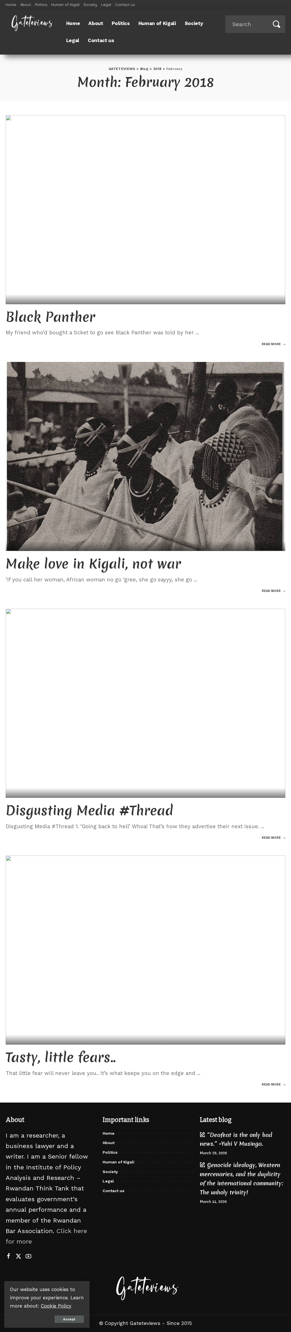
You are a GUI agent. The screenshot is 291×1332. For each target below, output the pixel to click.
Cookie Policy (56, 1306)
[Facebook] (8, 1256)
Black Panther (50, 317)
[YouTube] (28, 1256)
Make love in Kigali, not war (93, 564)
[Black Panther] (145, 209)
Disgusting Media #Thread (89, 810)
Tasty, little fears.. (61, 1057)
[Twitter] (18, 1256)
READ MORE (271, 344)
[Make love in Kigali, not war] (145, 456)
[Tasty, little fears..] (145, 950)
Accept (69, 1319)
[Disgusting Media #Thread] (145, 703)
